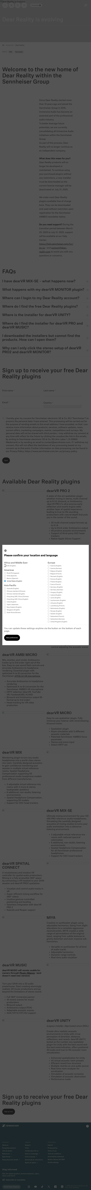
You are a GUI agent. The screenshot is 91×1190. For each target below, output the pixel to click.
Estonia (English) (56, 579)
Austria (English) (55, 566)
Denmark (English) (56, 576)
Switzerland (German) (57, 619)
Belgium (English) (56, 571)
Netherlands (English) (57, 608)
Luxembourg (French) (57, 606)
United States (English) (14, 581)
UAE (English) (11, 566)
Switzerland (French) (57, 616)
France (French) (55, 584)
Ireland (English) (55, 595)
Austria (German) (56, 568)
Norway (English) (56, 611)
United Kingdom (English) (58, 622)
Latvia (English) (55, 598)
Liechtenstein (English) (58, 600)
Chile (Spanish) (12, 576)
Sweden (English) (56, 614)
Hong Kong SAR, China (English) (17, 599)
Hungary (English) (56, 592)
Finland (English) (55, 582)
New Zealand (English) (14, 607)
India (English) (11, 602)
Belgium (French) (56, 574)
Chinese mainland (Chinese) (16, 591)
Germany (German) (56, 590)
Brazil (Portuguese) (13, 573)
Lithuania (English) (56, 603)
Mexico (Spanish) (12, 578)
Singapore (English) (13, 610)
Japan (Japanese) (12, 604)
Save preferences (12, 638)
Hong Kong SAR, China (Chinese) (18, 596)
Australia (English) (13, 588)
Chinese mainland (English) (16, 594)
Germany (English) (56, 587)
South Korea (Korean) (14, 612)
